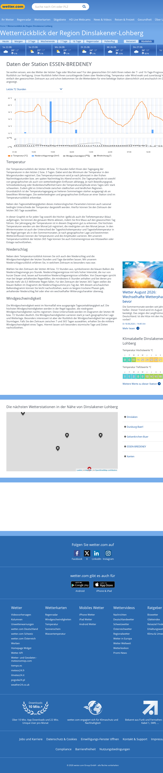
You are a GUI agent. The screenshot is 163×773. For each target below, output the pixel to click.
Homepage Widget (21, 648)
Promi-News (120, 652)
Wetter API (17, 652)
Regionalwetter (121, 633)
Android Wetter (87, 624)
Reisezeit (131, 41)
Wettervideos (124, 607)
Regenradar (92, 41)
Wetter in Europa (122, 638)
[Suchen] (83, 6)
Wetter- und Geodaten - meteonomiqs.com (24, 659)
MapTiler (88, 470)
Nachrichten (120, 614)
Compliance (63, 749)
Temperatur (51, 624)
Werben (15, 643)
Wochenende (48, 41)
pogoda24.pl (18, 679)
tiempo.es (16, 665)
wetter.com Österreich (23, 638)
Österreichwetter (122, 629)
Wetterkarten (56, 607)
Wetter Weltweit (122, 643)
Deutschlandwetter (123, 619)
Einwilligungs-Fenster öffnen (100, 739)
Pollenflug (109, 41)
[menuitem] (7, 19)
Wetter (16, 607)
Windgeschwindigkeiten (58, 619)
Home (2, 26)
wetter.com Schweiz (22, 633)
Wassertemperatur (55, 633)
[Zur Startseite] (12, 6)
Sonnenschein (52, 629)
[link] (7, 19)
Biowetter (152, 614)
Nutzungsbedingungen (114, 749)
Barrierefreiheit (85, 749)
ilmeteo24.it (17, 675)
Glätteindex (153, 619)
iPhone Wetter (87, 614)
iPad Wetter (85, 619)
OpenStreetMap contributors (106, 470)
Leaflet (79, 470)
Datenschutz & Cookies (61, 739)
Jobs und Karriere (31, 739)
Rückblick (146, 41)
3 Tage (31, 41)
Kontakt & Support (135, 739)
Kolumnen (16, 619)
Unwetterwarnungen (22, 624)
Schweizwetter (121, 624)
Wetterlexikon (121, 648)
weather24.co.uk (20, 684)
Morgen (18, 41)
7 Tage (63, 41)
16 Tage (77, 41)
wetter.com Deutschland (24, 629)
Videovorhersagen (21, 614)
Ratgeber (154, 607)
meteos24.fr (18, 670)
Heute (5, 41)
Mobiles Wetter (91, 607)
